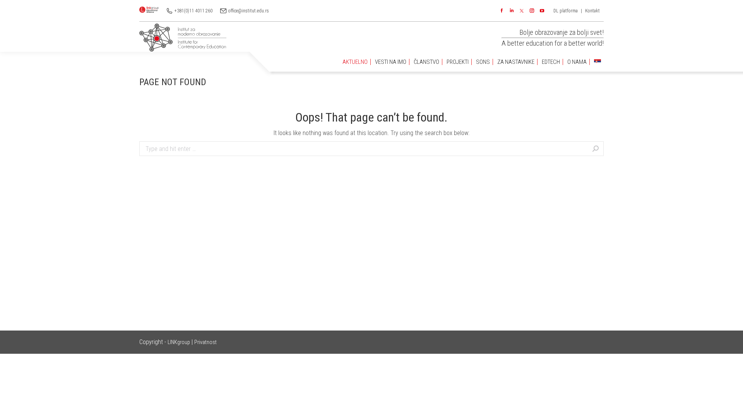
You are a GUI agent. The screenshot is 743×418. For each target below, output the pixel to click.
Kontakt (592, 11)
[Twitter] (522, 11)
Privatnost (205, 342)
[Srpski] (597, 62)
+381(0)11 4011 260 (193, 11)
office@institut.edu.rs (248, 11)
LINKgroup (179, 342)
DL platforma (565, 11)
